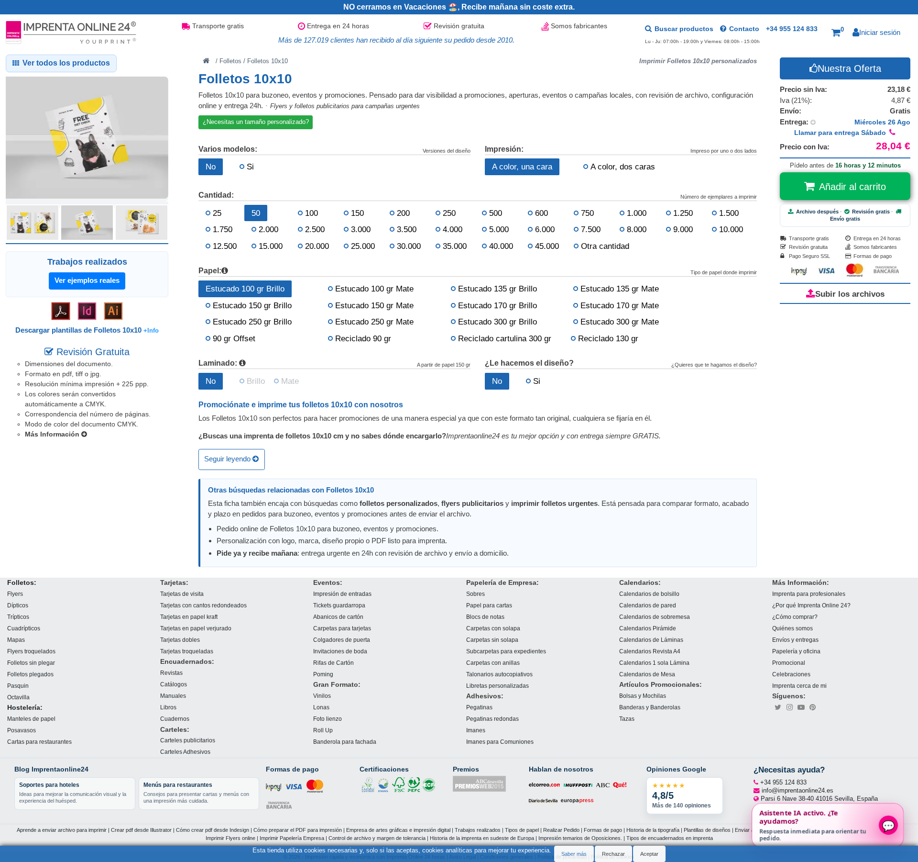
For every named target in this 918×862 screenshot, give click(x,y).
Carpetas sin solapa (492, 640)
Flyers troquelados (31, 651)
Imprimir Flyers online (230, 838)
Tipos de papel (522, 830)
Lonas (321, 707)
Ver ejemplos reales (87, 280)
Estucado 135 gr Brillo (497, 288)
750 (587, 213)
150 (357, 213)
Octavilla (18, 697)
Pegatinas (479, 707)
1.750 (222, 229)
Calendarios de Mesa (647, 674)
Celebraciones (791, 674)
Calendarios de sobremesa (654, 617)
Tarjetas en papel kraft (189, 617)
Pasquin (18, 686)
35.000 (455, 246)
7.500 (591, 229)
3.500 (406, 229)
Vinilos (322, 696)
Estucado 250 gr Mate (374, 321)
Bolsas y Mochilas (642, 696)
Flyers (15, 594)
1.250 (683, 213)
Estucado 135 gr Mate (619, 288)
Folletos (230, 61)
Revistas (171, 673)
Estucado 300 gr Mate (619, 321)
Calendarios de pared (647, 605)
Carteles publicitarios (187, 741)
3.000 (361, 229)
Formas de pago (603, 830)
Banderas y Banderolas (649, 707)
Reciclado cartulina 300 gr (504, 338)
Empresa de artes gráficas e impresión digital (398, 830)
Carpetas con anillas (493, 663)
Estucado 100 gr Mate (374, 288)
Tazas (626, 719)
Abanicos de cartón (338, 617)
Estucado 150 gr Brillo (252, 305)
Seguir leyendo (228, 459)
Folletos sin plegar (31, 663)
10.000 (731, 229)
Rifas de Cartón (333, 663)
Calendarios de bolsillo (649, 594)
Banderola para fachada (344, 742)
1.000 (636, 213)
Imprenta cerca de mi (799, 686)
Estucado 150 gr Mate (374, 305)
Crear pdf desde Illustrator (141, 830)
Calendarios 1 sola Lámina (654, 663)
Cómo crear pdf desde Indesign (212, 830)
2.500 (315, 229)
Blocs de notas (485, 617)
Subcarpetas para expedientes (506, 651)
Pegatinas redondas (492, 719)
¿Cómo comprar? (795, 617)
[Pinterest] (812, 707)
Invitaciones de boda (340, 651)
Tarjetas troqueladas (186, 651)
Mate (290, 381)
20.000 (317, 246)
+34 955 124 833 (792, 29)
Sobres (475, 594)
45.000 (547, 246)
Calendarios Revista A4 (649, 651)
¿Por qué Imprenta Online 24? (811, 605)
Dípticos (17, 605)
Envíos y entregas (795, 640)
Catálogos (173, 684)
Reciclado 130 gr (608, 338)
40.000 (501, 246)
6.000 (545, 229)
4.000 (452, 229)
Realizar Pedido (561, 830)
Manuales (173, 696)
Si (250, 166)
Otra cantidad (605, 246)
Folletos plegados (30, 674)
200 (403, 213)
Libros (168, 707)
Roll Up (323, 730)
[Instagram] (789, 707)
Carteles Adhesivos (185, 752)
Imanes (475, 730)
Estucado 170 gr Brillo (497, 305)
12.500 (225, 246)
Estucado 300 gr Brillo (497, 321)
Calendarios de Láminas (651, 640)
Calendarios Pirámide (647, 628)
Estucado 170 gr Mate (619, 305)
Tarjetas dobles (180, 640)
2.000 (268, 229)
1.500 (729, 213)
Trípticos (18, 617)
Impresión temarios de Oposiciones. (580, 838)
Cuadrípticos (23, 628)
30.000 (409, 246)
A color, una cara (522, 166)
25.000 (363, 246)
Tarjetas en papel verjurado (195, 628)
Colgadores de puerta (341, 640)
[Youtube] (801, 707)
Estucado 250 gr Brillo (252, 321)
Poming (323, 674)
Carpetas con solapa (493, 628)
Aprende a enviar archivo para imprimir (62, 830)
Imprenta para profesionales (808, 594)
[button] (837, 32)
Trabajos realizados (478, 830)
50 (255, 213)
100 (311, 213)
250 (449, 213)
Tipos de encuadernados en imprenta (669, 838)
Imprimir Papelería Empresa (292, 838)
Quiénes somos (792, 628)
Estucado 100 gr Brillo (245, 288)
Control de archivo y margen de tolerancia (377, 838)
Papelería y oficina (796, 651)
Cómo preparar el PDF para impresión (297, 830)
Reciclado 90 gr (363, 338)
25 (217, 213)
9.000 (683, 229)
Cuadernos (174, 719)
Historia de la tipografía (652, 830)
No (211, 166)
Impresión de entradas (342, 594)
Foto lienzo (327, 719)
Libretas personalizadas (497, 686)
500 (495, 213)
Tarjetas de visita (182, 594)
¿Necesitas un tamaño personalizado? (256, 121)
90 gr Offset (234, 338)
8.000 (636, 229)
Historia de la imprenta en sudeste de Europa (482, 838)
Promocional (788, 663)
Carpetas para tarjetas (342, 628)
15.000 (271, 246)
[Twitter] (778, 707)
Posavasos (21, 730)
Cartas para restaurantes (39, 742)
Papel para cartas (489, 605)
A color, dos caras (622, 166)
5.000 (499, 229)
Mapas (16, 640)
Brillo (256, 381)
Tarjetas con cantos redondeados (203, 605)
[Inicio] (206, 60)
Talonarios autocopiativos (499, 674)
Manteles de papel (31, 719)
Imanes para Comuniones (500, 742)
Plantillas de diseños (707, 830)
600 (541, 213)
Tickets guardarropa (339, 605)
